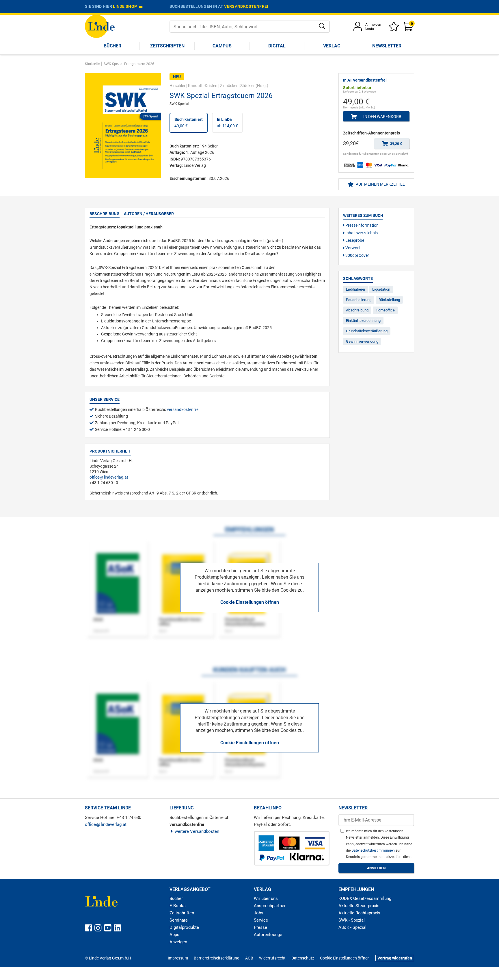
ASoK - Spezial (352, 927)
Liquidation (381, 289)
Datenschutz (302, 958)
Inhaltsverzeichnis (361, 232)
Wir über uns (266, 898)
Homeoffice (385, 310)
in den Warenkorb (381, 116)
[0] (408, 28)
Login (369, 29)
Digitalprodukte (184, 927)
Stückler (247, 85)
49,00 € (188, 122)
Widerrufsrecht (272, 958)
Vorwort (352, 248)
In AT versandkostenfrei (365, 80)
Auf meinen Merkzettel (380, 184)
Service (261, 920)
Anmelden (373, 25)
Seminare (179, 920)
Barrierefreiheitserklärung (216, 958)
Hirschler (177, 85)
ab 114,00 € (227, 122)
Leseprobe (354, 240)
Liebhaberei (355, 289)
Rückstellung (389, 300)
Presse (260, 927)
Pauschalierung (358, 300)
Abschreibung (357, 310)
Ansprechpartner (270, 905)
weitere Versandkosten (197, 831)
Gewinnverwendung (362, 341)
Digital (277, 46)
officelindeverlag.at (109, 477)
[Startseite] (100, 26)
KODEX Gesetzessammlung (364, 898)
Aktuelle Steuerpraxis (358, 905)
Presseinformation (362, 225)
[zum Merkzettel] (394, 28)
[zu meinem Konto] (358, 28)
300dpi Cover (357, 255)
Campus (222, 46)
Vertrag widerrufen (394, 958)
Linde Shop (126, 6)
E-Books (178, 905)
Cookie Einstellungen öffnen (249, 602)
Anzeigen (178, 941)
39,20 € (395, 144)
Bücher (112, 46)
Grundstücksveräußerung (367, 331)
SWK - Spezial (351, 920)
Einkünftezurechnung (363, 320)
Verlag (331, 46)
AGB (249, 958)
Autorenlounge (268, 934)
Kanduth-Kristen (202, 85)
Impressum (178, 958)
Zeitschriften (167, 46)
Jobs (258, 913)
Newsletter (386, 46)
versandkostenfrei (246, 6)
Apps (174, 934)
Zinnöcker (229, 85)
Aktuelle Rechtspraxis (359, 913)
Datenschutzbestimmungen (373, 850)
